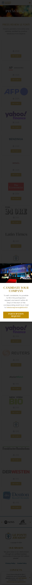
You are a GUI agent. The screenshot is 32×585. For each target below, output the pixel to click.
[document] (16, 292)
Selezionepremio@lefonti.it (17, 307)
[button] (29, 266)
